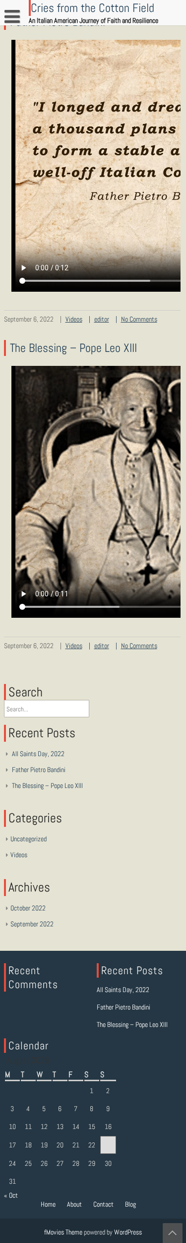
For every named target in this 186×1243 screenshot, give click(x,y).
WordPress (128, 1232)
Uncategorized (28, 838)
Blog (130, 1204)
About (74, 1204)
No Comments (139, 319)
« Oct (11, 1195)
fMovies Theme (63, 1232)
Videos (73, 319)
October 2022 (28, 908)
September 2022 (32, 923)
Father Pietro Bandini (38, 769)
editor (101, 319)
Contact (103, 1204)
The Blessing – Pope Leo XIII (73, 347)
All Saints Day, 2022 (38, 753)
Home (48, 1204)
